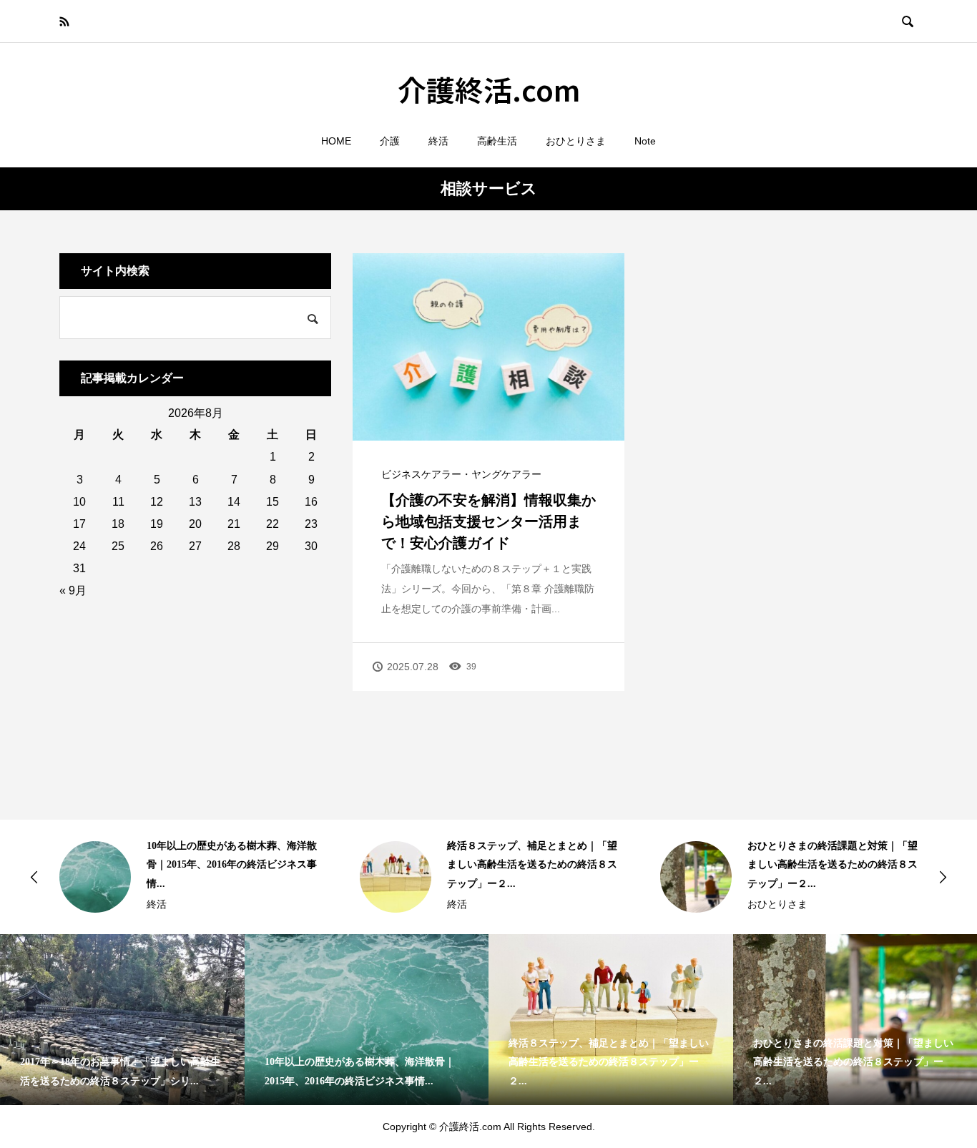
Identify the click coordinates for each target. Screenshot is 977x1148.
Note (645, 141)
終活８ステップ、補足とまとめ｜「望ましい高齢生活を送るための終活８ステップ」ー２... (532, 864)
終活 (438, 141)
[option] (188, 877)
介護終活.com (489, 89)
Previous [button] (34, 877)
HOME (336, 141)
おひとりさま (576, 141)
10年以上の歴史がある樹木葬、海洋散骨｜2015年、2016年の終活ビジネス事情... (232, 864)
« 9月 (73, 590)
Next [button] (943, 877)
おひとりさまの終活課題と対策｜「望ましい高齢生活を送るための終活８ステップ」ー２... (832, 864)
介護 (390, 141)
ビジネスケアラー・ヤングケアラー (461, 474)
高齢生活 (497, 141)
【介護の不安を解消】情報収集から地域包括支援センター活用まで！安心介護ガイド (488, 521)
